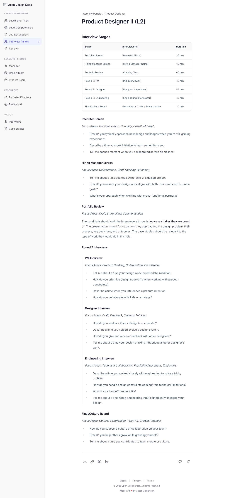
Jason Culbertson (145, 490)
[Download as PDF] (85, 462)
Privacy (137, 480)
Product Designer (115, 13)
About (123, 480)
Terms (150, 480)
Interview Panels (91, 13)
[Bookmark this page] (189, 462)
